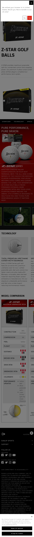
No (25, 18)
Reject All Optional (17, 528)
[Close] (32, 517)
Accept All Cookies (17, 533)
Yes (29, 18)
